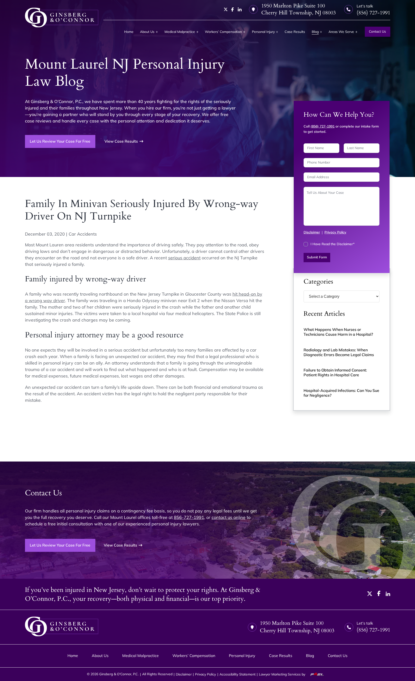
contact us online (228, 517)
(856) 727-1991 (323, 126)
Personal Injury (263, 32)
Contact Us (377, 31)
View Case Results (121, 141)
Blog (315, 32)
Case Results (295, 32)
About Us (147, 32)
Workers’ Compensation (223, 32)
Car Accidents (83, 234)
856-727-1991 (189, 517)
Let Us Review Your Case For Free (60, 141)
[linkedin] (240, 9)
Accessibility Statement (238, 674)
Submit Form (317, 257)
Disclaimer (312, 232)
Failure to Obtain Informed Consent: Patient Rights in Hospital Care (335, 372)
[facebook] (232, 9)
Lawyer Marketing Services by (282, 674)
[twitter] (226, 9)
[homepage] (61, 17)
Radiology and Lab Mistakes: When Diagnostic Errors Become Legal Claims (339, 352)
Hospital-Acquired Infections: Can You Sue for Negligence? (341, 393)
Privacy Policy (335, 232)
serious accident (184, 258)
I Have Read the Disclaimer (332, 244)
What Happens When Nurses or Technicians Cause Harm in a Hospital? (338, 332)
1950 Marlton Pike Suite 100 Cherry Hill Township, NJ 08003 (298, 9)
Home (129, 32)
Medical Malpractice (180, 32)
